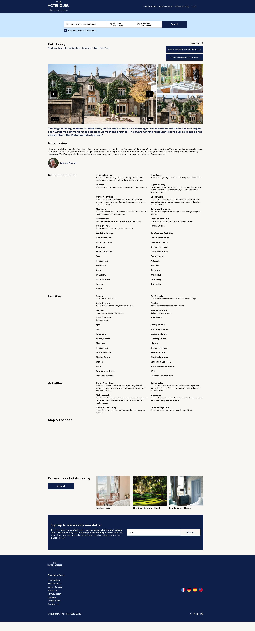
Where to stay (182, 6)
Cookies (52, 597)
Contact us (53, 604)
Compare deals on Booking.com (82, 30)
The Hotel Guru (56, 575)
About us (52, 590)
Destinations (150, 6)
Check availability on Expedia (184, 57)
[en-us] (201, 589)
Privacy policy (54, 593)
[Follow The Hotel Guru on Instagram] (197, 614)
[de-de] (189, 589)
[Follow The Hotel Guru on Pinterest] (201, 614)
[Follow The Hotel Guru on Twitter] (191, 614)
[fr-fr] (183, 589)
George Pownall (68, 163)
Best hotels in (165, 6)
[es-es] (195, 589)
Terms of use (54, 600)
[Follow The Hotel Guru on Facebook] (194, 614)
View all (61, 486)
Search (174, 24)
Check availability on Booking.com (184, 49)
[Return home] (58, 6)
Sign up (190, 532)
